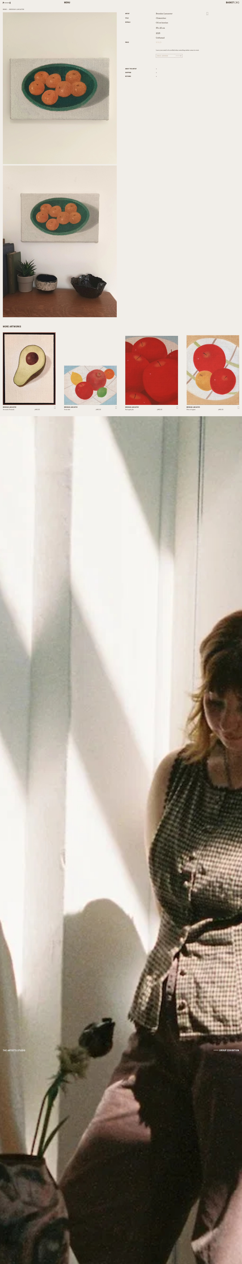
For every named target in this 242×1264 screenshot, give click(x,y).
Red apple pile (129, 409)
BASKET (232, 2)
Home (5, 9)
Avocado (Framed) (8, 409)
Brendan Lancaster (16, 9)
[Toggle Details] (156, 69)
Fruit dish (67, 409)
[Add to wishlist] (207, 13)
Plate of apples (191, 409)
